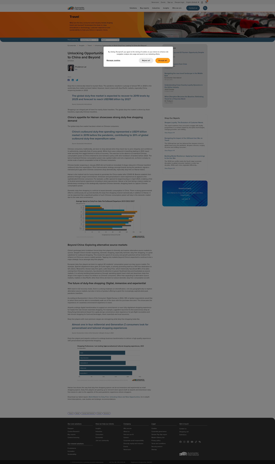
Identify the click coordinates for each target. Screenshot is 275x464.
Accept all (162, 60)
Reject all (146, 60)
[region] (138, 56)
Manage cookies (113, 60)
